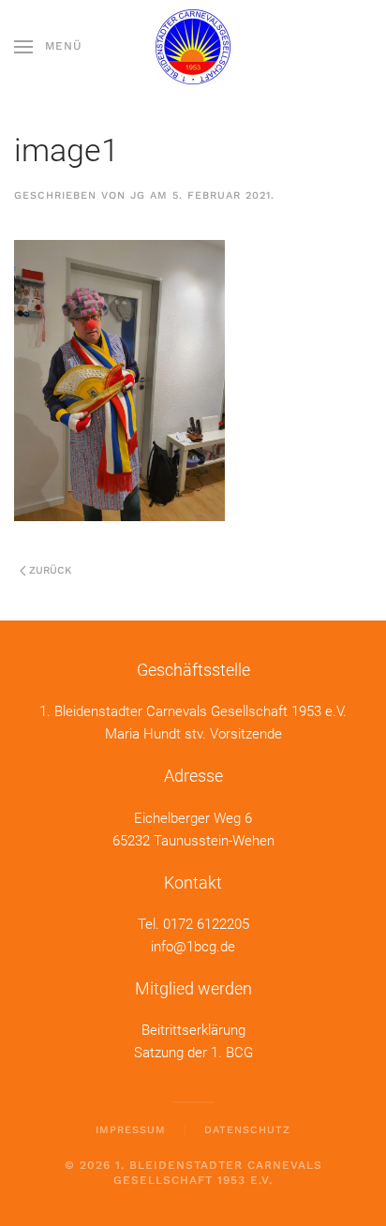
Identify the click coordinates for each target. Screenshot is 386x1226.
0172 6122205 (206, 924)
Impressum (131, 1130)
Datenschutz (247, 1130)
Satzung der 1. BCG (193, 1052)
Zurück (50, 570)
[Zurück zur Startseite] (193, 47)
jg (137, 195)
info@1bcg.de (193, 946)
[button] (48, 47)
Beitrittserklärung (193, 1030)
